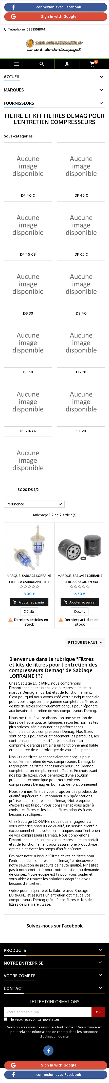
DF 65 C (81, 254)
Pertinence (35, 504)
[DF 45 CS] (28, 225)
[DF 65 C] (81, 225)
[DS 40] (81, 284)
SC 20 (81, 431)
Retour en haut (85, 642)
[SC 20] (81, 402)
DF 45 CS (28, 254)
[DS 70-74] (28, 402)
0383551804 (35, 29)
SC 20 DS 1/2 (28, 489)
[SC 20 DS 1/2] (28, 461)
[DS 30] (28, 284)
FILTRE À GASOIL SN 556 (80, 582)
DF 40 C (28, 195)
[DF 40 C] (28, 166)
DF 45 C (81, 195)
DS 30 (28, 313)
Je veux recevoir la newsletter (35, 1019)
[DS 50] (28, 343)
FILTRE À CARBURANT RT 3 (29, 582)
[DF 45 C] (81, 166)
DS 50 (28, 372)
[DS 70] (81, 343)
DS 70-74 (28, 431)
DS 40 (81, 313)
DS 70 (81, 372)
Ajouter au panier (29, 602)
